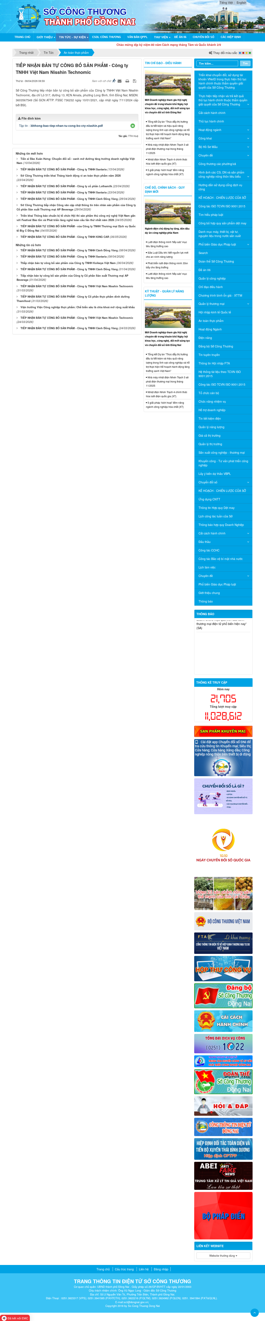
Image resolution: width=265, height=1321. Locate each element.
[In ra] (127, 81)
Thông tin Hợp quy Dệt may (217, 508)
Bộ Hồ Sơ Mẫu (208, 147)
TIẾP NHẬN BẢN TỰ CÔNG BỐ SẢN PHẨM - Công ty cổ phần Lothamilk (66, 186)
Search (203, 253)
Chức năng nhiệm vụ (212, 401)
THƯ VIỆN (161, 37)
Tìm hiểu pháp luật (211, 215)
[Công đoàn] (223, 1081)
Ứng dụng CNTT (209, 499)
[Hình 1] (223, 731)
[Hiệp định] (223, 1148)
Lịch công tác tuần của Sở (215, 516)
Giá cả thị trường (209, 435)
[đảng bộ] (223, 995)
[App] (223, 757)
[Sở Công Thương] (28, 16)
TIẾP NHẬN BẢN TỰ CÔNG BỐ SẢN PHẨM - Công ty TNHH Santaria (63, 169)
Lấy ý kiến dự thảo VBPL (215, 474)
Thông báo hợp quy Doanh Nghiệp (221, 525)
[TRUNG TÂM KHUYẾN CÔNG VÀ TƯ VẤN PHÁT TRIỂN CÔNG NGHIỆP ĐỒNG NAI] (223, 1061)
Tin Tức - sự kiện (72, 37)
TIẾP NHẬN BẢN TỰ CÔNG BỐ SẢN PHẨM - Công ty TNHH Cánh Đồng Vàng (69, 199)
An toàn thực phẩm (211, 321)
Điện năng (205, 338)
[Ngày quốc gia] (223, 845)
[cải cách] (223, 1021)
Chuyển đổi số (203, 37)
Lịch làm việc (207, 567)
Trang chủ (22, 37)
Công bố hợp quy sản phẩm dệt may (222, 223)
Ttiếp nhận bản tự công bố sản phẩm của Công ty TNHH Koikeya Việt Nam (68, 263)
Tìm (245, 63)
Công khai (205, 138)
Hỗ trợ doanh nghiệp (212, 410)
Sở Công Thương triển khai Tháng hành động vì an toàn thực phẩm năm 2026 (70, 175)
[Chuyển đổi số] (223, 796)
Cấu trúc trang (124, 1269)
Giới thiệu (45, 37)
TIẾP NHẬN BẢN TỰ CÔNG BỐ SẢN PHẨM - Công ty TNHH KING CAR (64, 237)
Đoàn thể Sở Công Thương (216, 261)
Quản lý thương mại (211, 304)
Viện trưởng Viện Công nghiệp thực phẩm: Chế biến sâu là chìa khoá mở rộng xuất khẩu (77, 307)
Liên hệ (144, 1269)
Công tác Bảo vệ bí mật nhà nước (221, 559)
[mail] (223, 968)
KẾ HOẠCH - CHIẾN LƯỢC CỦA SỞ (222, 198)
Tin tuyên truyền (209, 355)
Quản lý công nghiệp (212, 278)
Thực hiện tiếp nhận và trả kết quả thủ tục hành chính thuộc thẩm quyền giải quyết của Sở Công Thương (223, 100)
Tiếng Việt (226, 2)
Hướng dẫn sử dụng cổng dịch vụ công (220, 187)
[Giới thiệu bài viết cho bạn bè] (120, 81)
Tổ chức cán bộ (209, 393)
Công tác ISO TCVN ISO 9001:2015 (222, 206)
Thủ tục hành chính (211, 121)
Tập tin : (61, 125)
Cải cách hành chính (212, 113)
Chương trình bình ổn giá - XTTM (220, 295)
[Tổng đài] (223, 1043)
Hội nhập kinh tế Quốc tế (215, 312)
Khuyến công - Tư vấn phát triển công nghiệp (223, 463)
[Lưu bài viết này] (135, 81)
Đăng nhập (161, 1269)
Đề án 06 (180, 37)
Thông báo (206, 601)
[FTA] (223, 943)
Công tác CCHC (209, 550)
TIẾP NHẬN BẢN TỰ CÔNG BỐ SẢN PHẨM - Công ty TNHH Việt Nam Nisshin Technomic (76, 286)
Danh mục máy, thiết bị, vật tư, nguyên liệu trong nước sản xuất (220, 234)
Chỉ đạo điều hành (211, 287)
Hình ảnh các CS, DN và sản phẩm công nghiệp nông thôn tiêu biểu (221, 174)
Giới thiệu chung (209, 593)
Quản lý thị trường (210, 444)
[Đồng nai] (223, 1126)
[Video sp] (223, 893)
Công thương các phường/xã (217, 164)
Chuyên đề (206, 155)
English (241, 2)
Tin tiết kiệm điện (210, 418)
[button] (132, 126)
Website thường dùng (222, 1255)
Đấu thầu (205, 542)
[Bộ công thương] (223, 921)
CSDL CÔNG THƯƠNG (106, 37)
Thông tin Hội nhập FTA (214, 363)
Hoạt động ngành (210, 130)
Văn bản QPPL (137, 37)
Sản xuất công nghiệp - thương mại (222, 452)
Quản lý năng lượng (211, 427)
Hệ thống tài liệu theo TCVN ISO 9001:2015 (220, 374)
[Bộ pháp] (223, 1215)
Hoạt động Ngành (210, 329)
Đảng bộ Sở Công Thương (216, 346)
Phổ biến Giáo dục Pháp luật (217, 244)
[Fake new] (223, 1175)
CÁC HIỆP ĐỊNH (231, 37)
